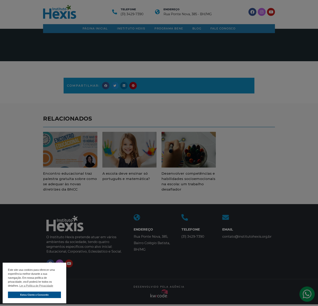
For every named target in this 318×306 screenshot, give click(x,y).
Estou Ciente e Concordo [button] (34, 294)
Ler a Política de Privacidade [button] (36, 285)
